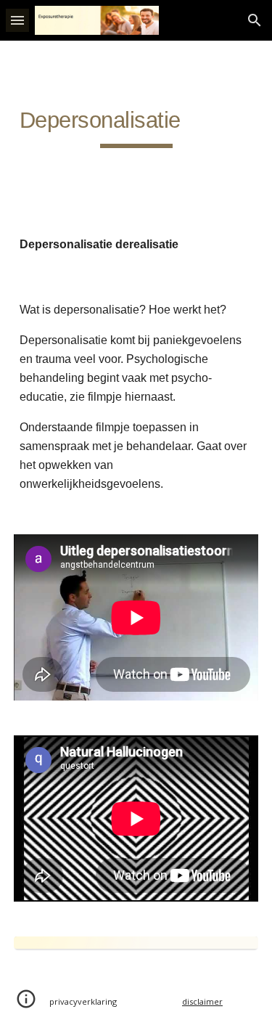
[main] (136, 126)
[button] (17, 20)
